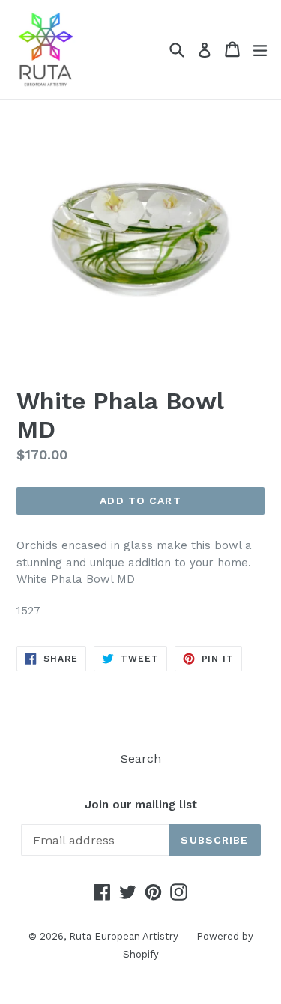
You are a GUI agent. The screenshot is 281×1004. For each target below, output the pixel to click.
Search (141, 759)
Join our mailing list (141, 804)
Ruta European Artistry (125, 936)
